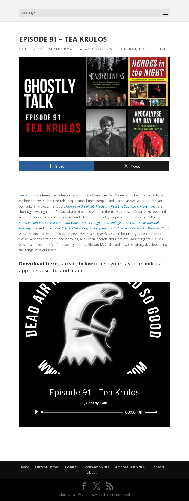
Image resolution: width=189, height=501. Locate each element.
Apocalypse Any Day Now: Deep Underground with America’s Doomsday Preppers (102, 228)
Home (24, 467)
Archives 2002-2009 (130, 467)
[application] (94, 412)
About (92, 472)
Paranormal (61, 49)
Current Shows (47, 467)
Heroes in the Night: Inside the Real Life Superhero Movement (110, 206)
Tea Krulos (27, 195)
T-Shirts (71, 467)
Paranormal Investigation (106, 49)
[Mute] (141, 412)
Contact (158, 467)
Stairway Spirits (96, 467)
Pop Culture (152, 49)
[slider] (149, 412)
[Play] (36, 412)
